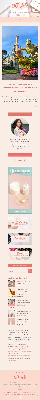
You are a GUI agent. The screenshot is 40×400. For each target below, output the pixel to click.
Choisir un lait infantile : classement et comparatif (24, 322)
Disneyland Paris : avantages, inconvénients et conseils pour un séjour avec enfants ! (20, 87)
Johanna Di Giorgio (31, 384)
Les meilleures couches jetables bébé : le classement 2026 (24, 313)
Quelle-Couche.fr (8, 384)
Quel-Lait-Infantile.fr (19, 384)
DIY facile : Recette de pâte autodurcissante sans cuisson (24, 283)
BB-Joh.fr (20, 330)
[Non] (38, 395)
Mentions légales (8, 387)
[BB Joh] (20, 5)
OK (20, 397)
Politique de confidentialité (21, 387)
